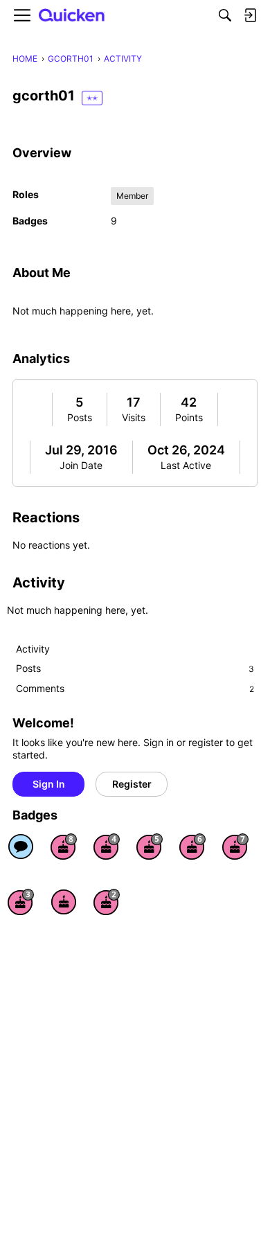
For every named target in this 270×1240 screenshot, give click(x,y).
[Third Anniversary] (21, 902)
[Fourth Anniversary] (106, 846)
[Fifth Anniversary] (149, 846)
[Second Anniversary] (106, 902)
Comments (135, 688)
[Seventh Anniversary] (235, 846)
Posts (79, 417)
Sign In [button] (49, 784)
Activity (33, 649)
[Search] (225, 15)
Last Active (186, 465)
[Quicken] (72, 15)
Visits (133, 417)
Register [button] (132, 784)
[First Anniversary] (64, 902)
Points (189, 417)
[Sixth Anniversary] (192, 846)
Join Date (81, 465)
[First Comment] (21, 846)
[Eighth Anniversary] (64, 846)
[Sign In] (249, 15)
